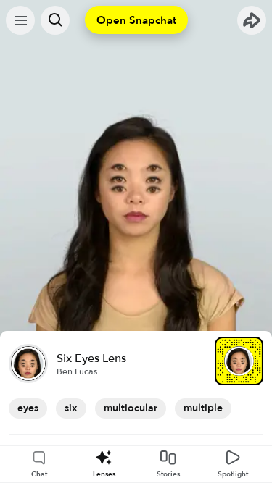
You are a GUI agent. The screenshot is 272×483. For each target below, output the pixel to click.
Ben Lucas (77, 371)
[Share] (251, 20)
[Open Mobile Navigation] (20, 20)
